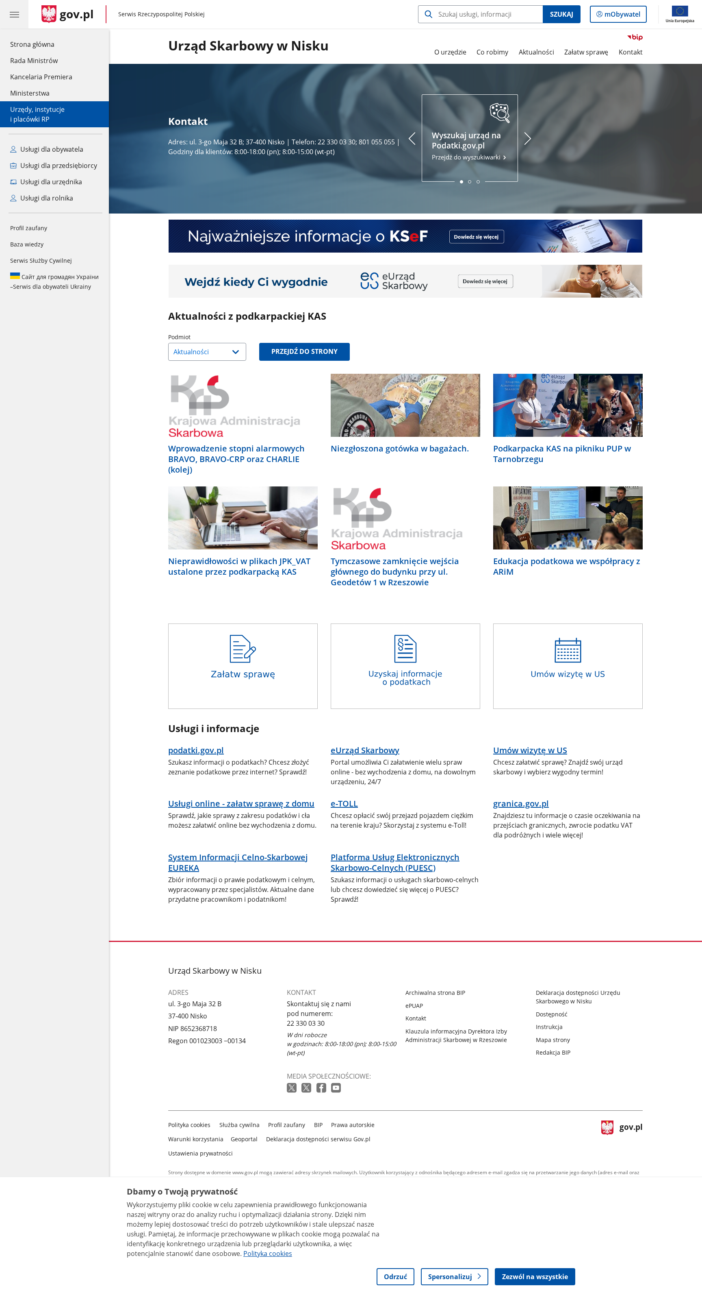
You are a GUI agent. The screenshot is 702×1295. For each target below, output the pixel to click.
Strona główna (41, 44)
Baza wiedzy (26, 244)
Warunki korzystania (195, 1139)
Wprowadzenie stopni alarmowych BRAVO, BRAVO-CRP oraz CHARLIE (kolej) (236, 459)
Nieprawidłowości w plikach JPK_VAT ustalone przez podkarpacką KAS (239, 566)
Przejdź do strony (304, 351)
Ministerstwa (30, 93)
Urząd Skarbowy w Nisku (248, 46)
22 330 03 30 (306, 1023)
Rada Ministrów (34, 60)
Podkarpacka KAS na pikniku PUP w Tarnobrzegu (562, 453)
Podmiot (200, 337)
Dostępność (552, 1014)
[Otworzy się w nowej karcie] (292, 1088)
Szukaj (561, 14)
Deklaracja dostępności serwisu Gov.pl (318, 1139)
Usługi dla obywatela (51, 149)
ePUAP (414, 1005)
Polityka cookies (189, 1125)
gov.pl (631, 1137)
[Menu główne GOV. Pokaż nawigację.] (14, 14)
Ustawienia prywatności (200, 1153)
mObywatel (622, 16)
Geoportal (244, 1139)
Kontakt (631, 52)
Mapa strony (553, 1040)
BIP (318, 1125)
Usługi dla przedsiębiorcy (58, 165)
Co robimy (492, 52)
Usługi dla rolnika (46, 198)
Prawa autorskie (353, 1125)
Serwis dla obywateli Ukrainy (54, 281)
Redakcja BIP (553, 1052)
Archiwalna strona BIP (435, 992)
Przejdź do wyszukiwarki (467, 146)
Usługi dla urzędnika (50, 181)
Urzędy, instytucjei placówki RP (37, 114)
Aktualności (536, 52)
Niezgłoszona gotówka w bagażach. (400, 448)
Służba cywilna (239, 1125)
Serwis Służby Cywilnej (41, 260)
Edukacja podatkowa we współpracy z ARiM (566, 566)
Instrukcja (549, 1027)
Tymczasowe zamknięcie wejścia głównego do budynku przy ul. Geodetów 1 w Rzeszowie (395, 572)
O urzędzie (450, 52)
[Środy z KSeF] (405, 236)
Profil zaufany (28, 228)
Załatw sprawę (586, 52)
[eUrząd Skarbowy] (405, 281)
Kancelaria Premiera (41, 76)
